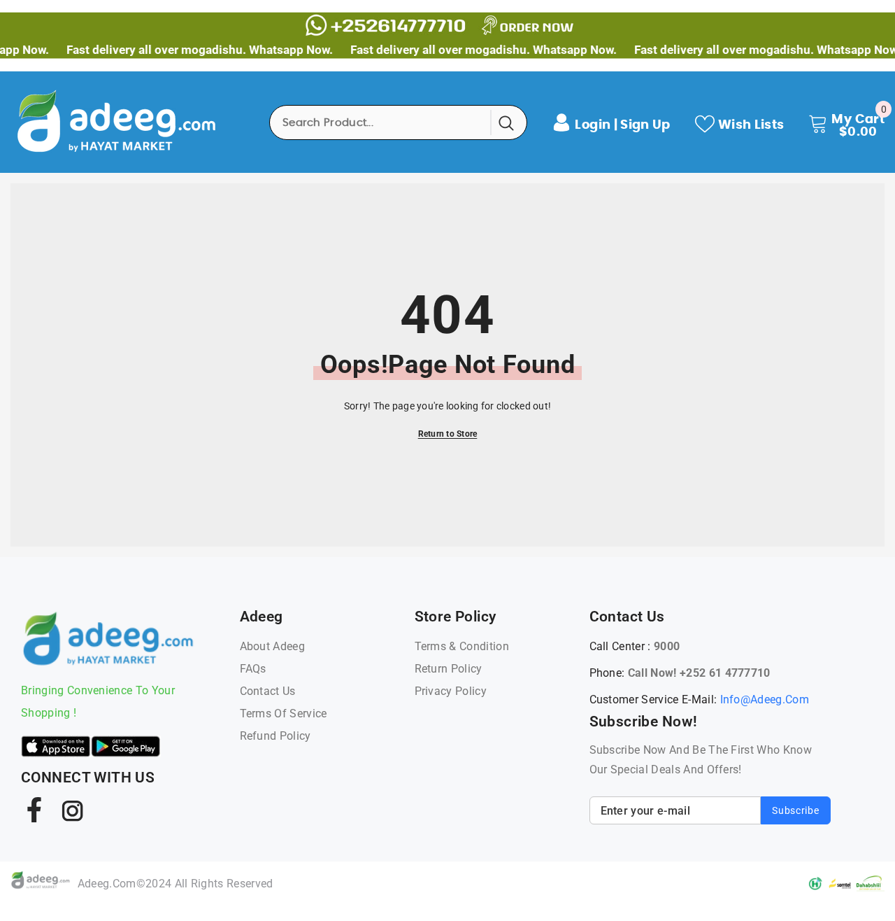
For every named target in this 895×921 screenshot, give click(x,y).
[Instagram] (71, 809)
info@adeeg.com (764, 699)
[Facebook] (34, 809)
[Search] (398, 122)
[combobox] (381, 122)
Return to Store (448, 434)
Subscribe (795, 810)
